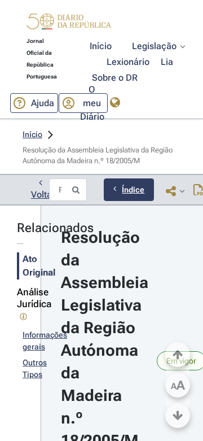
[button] (69, 23)
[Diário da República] (69, 24)
